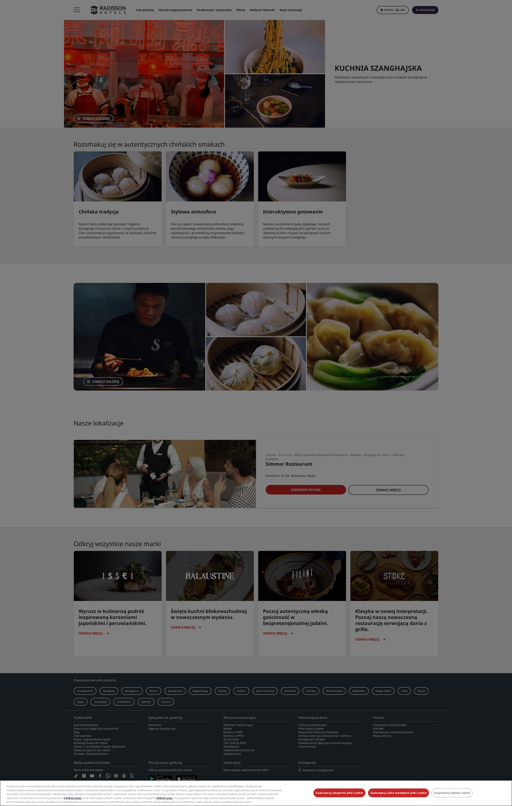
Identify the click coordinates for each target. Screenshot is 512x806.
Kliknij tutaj (164, 798)
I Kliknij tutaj (73, 798)
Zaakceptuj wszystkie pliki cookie (339, 793)
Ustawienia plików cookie (452, 793)
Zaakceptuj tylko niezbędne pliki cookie (398, 793)
